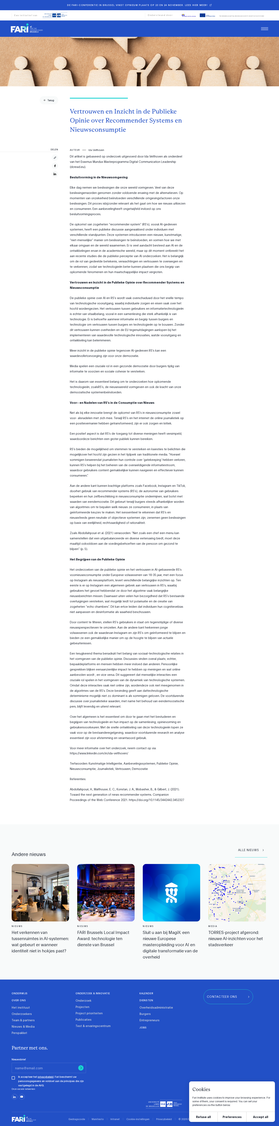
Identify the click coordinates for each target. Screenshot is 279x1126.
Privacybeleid (164, 1119)
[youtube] (22, 1097)
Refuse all (203, 1117)
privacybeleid (46, 1076)
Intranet (115, 1119)
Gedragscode (76, 1119)
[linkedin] (14, 1097)
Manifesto (98, 1119)
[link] (27, 28)
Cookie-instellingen (138, 1119)
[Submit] (81, 1068)
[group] (49, 100)
